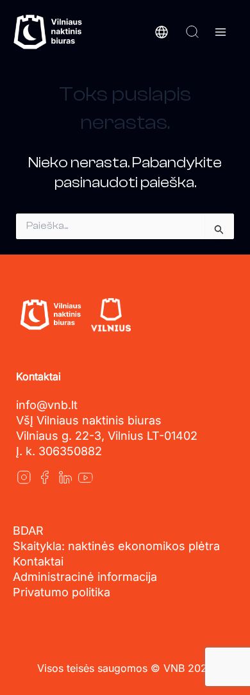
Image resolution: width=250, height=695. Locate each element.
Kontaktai (38, 561)
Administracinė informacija (85, 576)
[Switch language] (161, 32)
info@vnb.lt (47, 405)
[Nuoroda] (23, 477)
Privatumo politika (61, 592)
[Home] (50, 315)
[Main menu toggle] (220, 32)
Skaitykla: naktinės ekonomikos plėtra (116, 546)
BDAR (28, 530)
